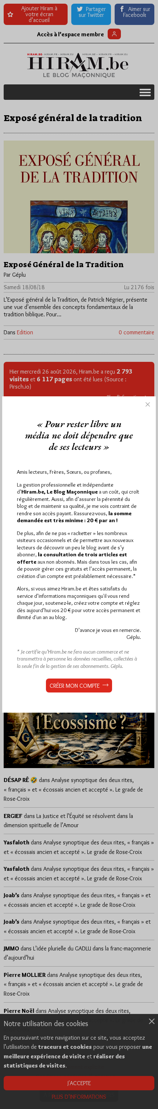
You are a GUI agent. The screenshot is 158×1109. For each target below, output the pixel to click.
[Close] (148, 404)
